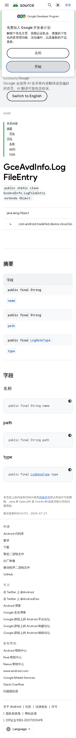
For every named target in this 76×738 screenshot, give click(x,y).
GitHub (8, 574)
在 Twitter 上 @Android (18, 592)
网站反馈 (31, 713)
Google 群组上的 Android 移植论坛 (26, 633)
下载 (6, 547)
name (11, 301)
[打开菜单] (7, 5)
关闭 (38, 53)
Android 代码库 (13, 534)
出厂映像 (9, 561)
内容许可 (44, 497)
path (11, 326)
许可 (54, 706)
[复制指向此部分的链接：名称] (16, 388)
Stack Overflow (13, 684)
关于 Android (12, 706)
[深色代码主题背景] (69, 401)
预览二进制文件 (13, 554)
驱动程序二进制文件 (16, 567)
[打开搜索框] (49, 5)
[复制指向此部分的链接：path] (16, 423)
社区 (28, 706)
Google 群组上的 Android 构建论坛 (26, 626)
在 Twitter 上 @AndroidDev (21, 599)
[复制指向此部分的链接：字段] (18, 375)
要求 (6, 540)
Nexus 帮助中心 (13, 664)
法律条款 (41, 706)
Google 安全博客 (14, 612)
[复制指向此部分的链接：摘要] (18, 264)
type (11, 351)
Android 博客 (12, 606)
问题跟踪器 (10, 691)
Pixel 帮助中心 (12, 657)
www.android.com (15, 671)
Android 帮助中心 (15, 650)
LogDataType (40, 340)
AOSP (7, 113)
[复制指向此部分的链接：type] (16, 457)
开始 (38, 67)
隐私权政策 (13, 713)
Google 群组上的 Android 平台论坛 (26, 619)
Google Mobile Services (19, 678)
